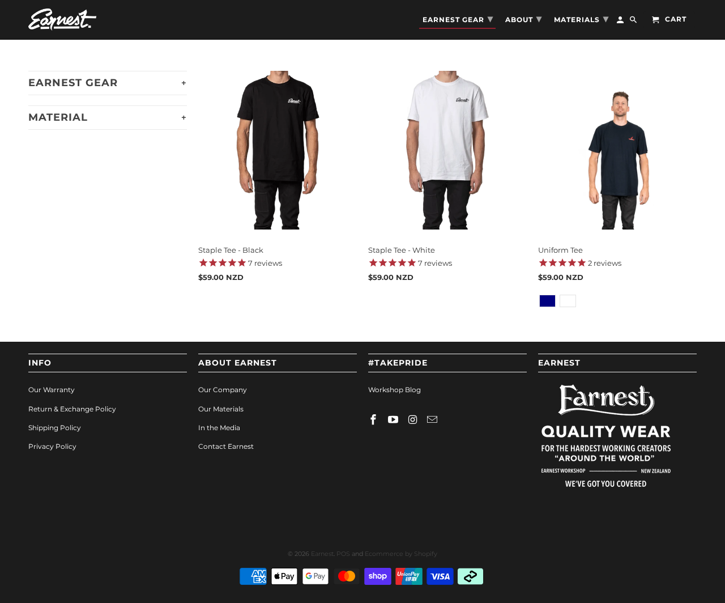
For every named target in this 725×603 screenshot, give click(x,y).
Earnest (322, 554)
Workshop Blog (394, 389)
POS (343, 554)
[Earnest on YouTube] (394, 420)
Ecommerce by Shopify (401, 554)
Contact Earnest (226, 446)
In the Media (219, 427)
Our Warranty (51, 389)
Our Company (222, 389)
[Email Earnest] (433, 420)
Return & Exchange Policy (72, 409)
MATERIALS (581, 18)
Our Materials (221, 409)
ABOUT (523, 18)
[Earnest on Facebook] (374, 420)
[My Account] (621, 22)
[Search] (634, 22)
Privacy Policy (52, 446)
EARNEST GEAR (458, 18)
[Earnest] (62, 20)
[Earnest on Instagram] (414, 420)
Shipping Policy (54, 427)
